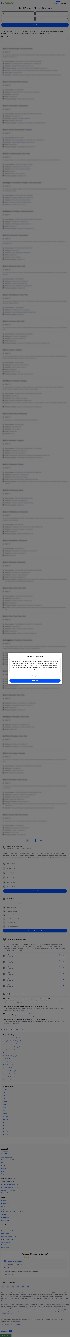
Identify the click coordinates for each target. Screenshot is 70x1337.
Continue (35, 680)
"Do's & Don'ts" (21, 668)
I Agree (35, 676)
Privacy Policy (42, 661)
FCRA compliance (42, 665)
